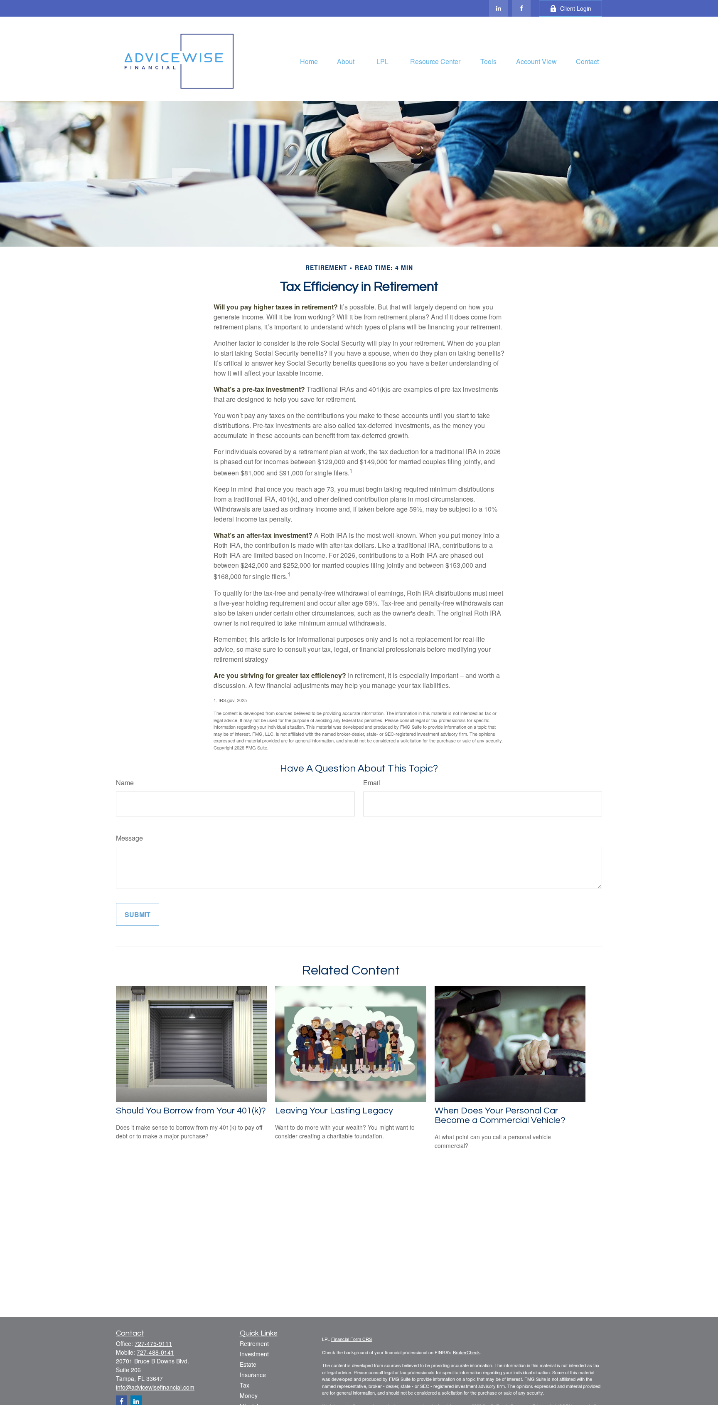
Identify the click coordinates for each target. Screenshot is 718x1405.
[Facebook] (521, 8)
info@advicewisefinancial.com (155, 1387)
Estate (248, 1364)
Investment (254, 1354)
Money (249, 1395)
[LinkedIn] (498, 8)
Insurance (253, 1374)
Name (125, 782)
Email (371, 782)
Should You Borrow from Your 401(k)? (191, 1111)
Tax (244, 1385)
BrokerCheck (466, 1352)
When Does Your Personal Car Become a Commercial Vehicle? (500, 1115)
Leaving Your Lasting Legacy (334, 1111)
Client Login (575, 8)
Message (129, 838)
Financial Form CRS (351, 1339)
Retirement (254, 1343)
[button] (309, 60)
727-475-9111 (153, 1343)
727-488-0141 (155, 1352)
